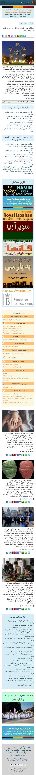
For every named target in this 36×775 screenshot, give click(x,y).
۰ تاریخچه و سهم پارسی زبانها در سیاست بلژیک (20, 676)
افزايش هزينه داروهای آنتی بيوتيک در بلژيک (17, 169)
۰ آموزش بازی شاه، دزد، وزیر (25, 658)
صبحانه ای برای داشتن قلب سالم (21, 122)
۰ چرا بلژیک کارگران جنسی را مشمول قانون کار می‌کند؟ (19, 630)
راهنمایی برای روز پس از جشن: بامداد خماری (20, 119)
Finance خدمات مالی (19, 336)
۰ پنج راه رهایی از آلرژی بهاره (25, 685)
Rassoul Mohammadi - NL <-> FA (15, 403)
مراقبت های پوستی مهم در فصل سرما (19, 127)
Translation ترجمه (19, 390)
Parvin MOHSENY (9, 358)
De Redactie (29, 98)
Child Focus (7, 376)
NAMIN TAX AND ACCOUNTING (14, 340)
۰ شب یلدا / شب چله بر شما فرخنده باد (23, 625)
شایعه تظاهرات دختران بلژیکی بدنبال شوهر (18, 698)
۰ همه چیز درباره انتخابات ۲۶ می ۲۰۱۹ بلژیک (21, 678)
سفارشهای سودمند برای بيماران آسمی (19, 116)
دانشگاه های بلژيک (12, 750)
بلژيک (31, 23)
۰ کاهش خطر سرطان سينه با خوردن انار (23, 660)
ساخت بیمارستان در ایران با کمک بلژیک (19, 144)
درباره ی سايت (21, 752)
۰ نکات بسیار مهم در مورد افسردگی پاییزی (22, 663)
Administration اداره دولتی (19, 316)
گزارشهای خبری (18, 617)
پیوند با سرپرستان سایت (16, 753)
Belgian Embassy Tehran (12, 329)
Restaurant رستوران (19, 361)
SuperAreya (7, 387)
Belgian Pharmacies (10, 347)
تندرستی (23, 23)
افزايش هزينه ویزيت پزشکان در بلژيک (19, 125)
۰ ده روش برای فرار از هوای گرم (24, 669)
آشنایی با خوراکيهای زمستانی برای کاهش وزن (18, 130)
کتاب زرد (11, 747)
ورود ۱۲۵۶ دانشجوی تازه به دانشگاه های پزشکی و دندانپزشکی (19, 158)
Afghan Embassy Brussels (12, 326)
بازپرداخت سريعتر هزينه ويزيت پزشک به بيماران (19, 113)
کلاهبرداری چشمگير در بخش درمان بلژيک (18, 167)
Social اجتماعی (19, 370)
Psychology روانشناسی (19, 350)
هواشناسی (26, 750)
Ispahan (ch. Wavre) (10, 365)
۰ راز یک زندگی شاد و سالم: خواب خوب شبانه (21, 627)
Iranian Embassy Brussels (12, 331)
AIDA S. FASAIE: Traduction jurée (15, 396)
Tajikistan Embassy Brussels (13, 333)
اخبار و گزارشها (23, 747)
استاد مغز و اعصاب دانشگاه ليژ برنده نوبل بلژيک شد (18, 164)
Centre (5, 374)
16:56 (19, 102)
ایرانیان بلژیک (25, 2)
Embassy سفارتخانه (19, 323)
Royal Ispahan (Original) (12, 367)
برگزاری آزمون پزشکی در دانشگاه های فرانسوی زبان (19, 172)
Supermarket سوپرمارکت (19, 384)
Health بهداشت (19, 343)
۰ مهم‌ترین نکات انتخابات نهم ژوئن (24, 632)
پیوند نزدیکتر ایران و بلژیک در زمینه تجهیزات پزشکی (21, 147)
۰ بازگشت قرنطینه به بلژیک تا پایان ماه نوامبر (21, 652)
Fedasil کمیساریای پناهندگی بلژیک (14, 320)
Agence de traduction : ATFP (14, 394)
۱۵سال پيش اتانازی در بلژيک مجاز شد (19, 161)
